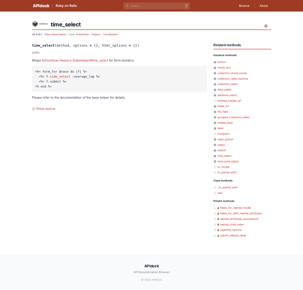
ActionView (82, 34)
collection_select (227, 84)
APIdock (41, 5)
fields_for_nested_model (235, 207)
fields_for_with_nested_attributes (241, 213)
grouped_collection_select (233, 117)
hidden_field (225, 122)
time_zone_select (228, 161)
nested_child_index (232, 224)
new (219, 193)
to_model (223, 167)
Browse (244, 5)
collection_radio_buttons (232, 78)
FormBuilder (110, 34)
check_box (224, 67)
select (221, 144)
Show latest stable (55, 34)
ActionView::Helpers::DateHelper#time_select (75, 60)
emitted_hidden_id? (229, 100)
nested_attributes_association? (239, 218)
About (264, 5)
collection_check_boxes (232, 73)
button (221, 62)
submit (221, 150)
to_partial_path (227, 172)
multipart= (223, 133)
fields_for (223, 106)
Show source (45, 109)
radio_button (225, 139)
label (220, 128)
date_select (224, 89)
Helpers (96, 34)
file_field (222, 111)
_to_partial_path (227, 187)
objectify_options (231, 229)
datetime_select (227, 95)
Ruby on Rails (66, 6)
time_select (60, 76)
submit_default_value (233, 235)
